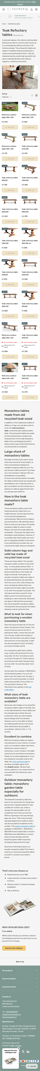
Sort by (4, 94)
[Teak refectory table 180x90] (10, 169)
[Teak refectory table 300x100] (30, 367)
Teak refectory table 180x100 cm (30, 241)
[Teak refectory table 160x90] (30, 295)
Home (4, 23)
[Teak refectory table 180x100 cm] (30, 232)
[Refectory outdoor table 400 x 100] (10, 367)
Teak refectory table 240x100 (30, 147)
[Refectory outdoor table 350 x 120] (10, 326)
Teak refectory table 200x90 (10, 273)
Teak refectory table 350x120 (10, 304)
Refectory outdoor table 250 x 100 (9, 147)
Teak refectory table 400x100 (30, 178)
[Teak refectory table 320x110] (30, 326)
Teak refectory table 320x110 (30, 336)
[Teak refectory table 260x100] (10, 201)
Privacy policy (25, 1065)
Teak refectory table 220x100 (30, 273)
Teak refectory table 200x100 (10, 241)
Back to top (20, 962)
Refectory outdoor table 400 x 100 (9, 377)
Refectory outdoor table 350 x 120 (9, 336)
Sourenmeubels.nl (9, 1017)
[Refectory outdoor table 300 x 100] (10, 106)
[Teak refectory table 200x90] (10, 263)
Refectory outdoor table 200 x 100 (29, 116)
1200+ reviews (15, 1045)
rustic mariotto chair (20, 761)
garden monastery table (24, 826)
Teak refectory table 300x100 (30, 377)
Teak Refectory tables (14, 23)
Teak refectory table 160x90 (30, 304)
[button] (36, 9)
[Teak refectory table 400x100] (30, 169)
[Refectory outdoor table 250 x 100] (10, 138)
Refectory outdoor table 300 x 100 (9, 116)
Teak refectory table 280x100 (30, 210)
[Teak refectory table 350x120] (10, 295)
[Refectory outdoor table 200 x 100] (30, 106)
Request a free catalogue (14, 948)
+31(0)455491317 (12, 1012)
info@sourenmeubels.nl (11, 1014)
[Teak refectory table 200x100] (10, 232)
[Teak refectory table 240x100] (30, 138)
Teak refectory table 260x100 (10, 210)
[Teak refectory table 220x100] (30, 263)
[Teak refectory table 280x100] (30, 201)
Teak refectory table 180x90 (10, 178)
